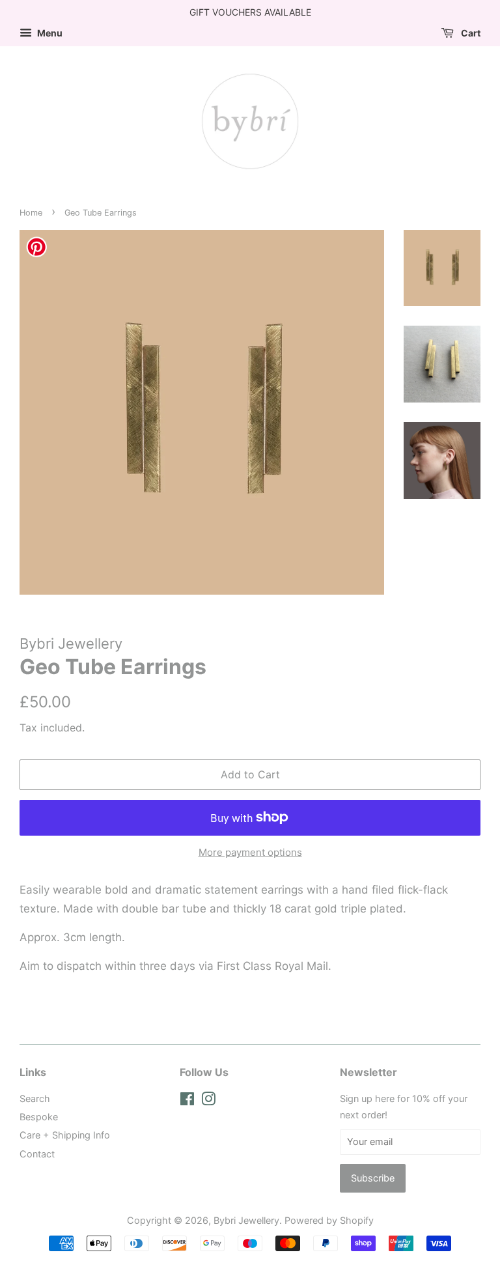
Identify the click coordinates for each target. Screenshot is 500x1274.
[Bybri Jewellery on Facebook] (187, 1101)
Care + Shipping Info (65, 1134)
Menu (48, 32)
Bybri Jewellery (246, 1220)
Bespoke (39, 1116)
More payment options (250, 852)
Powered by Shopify (329, 1220)
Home (31, 213)
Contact (37, 1153)
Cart (469, 32)
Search (35, 1098)
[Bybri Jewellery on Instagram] (208, 1101)
